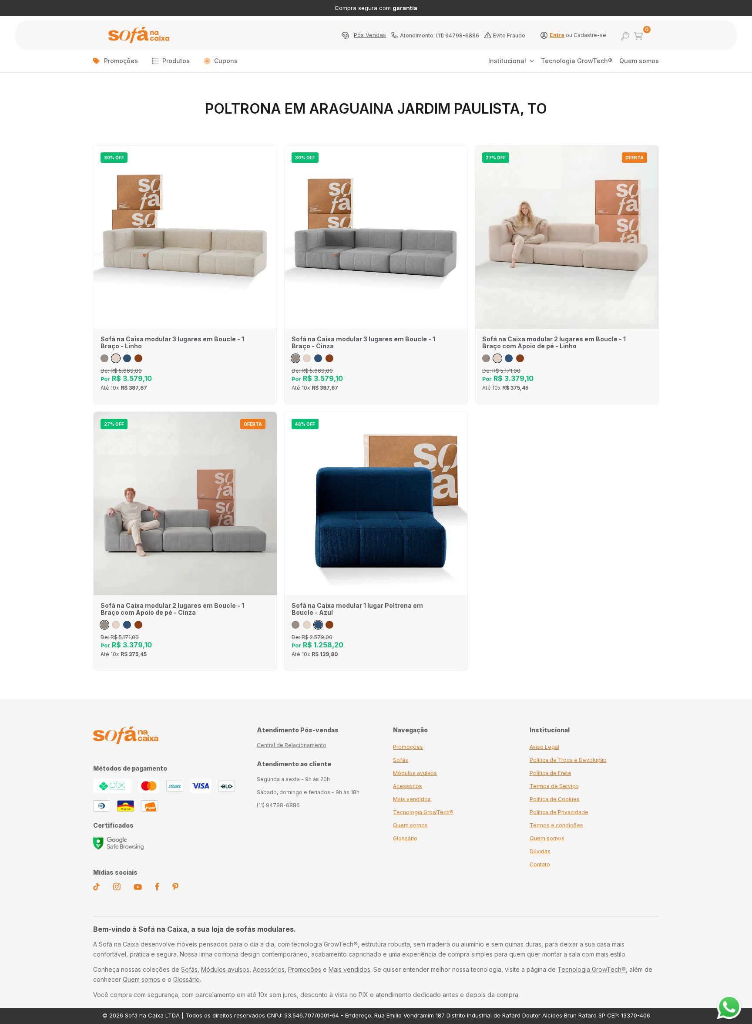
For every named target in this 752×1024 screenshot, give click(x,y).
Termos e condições (556, 825)
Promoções (121, 60)
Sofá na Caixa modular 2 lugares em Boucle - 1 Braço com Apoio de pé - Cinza (172, 609)
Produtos (176, 60)
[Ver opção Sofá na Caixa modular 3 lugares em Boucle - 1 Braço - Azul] (127, 358)
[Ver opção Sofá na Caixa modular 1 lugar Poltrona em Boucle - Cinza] (295, 625)
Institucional (507, 60)
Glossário (405, 838)
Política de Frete (550, 773)
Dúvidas (540, 851)
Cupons (226, 60)
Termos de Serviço (554, 786)
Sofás (400, 760)
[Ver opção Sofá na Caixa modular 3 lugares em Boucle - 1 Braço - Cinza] (104, 358)
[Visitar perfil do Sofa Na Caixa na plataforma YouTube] (138, 887)
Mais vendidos (412, 799)
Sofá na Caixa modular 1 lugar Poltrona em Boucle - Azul (357, 609)
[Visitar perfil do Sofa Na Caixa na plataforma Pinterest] (175, 888)
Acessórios (407, 786)
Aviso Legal (544, 747)
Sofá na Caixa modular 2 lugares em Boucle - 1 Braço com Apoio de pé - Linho (554, 343)
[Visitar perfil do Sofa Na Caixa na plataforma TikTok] (96, 888)
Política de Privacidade (559, 812)
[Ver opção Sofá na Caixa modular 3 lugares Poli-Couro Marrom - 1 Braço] (138, 358)
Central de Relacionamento (291, 745)
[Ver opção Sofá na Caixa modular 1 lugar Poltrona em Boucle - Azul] (318, 625)
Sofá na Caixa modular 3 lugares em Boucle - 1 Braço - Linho (172, 343)
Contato (540, 864)
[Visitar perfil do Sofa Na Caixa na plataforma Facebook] (157, 888)
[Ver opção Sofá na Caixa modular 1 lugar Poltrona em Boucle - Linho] (307, 625)
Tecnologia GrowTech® (576, 60)
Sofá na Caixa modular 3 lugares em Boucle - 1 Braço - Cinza (363, 343)
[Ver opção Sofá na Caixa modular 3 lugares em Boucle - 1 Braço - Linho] (116, 358)
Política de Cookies (555, 799)
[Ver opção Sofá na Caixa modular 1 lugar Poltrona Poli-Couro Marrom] (329, 625)
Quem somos (639, 60)
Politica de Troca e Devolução (568, 760)
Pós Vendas (370, 35)
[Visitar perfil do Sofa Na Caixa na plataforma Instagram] (117, 888)
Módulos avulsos (415, 773)
